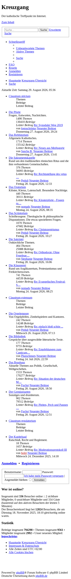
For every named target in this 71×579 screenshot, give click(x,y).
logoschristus (28, 128)
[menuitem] (30, 48)
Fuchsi (25, 385)
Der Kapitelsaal (18, 436)
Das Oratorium (17, 187)
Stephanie (26, 258)
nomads (25, 206)
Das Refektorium (18, 134)
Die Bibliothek (17, 336)
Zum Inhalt (7, 22)
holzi (24, 453)
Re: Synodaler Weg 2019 (48, 125)
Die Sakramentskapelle (22, 157)
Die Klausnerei (17, 265)
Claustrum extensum (20, 297)
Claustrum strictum (19, 96)
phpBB (20, 572)
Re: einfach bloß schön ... (48, 326)
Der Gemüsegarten (19, 391)
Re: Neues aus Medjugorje (49, 147)
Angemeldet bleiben (16, 479)
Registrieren (31, 463)
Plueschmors (28, 355)
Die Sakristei (16, 239)
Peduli (24, 180)
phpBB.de (41, 575)
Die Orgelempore (19, 313)
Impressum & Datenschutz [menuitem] (24, 545)
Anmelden (9, 463)
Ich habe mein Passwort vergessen (44, 475)
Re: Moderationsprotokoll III (50, 449)
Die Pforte (15, 112)
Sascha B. (27, 151)
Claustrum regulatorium (22, 420)
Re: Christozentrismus (46, 229)
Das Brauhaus (17, 362)
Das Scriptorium (18, 213)
